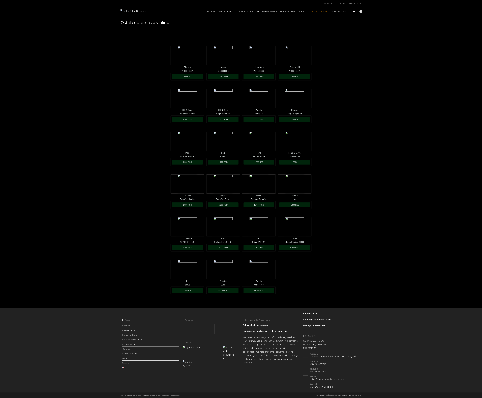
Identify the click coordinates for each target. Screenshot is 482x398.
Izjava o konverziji (355, 395)
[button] (294, 162)
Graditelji (126, 358)
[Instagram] (199, 329)
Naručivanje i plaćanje (324, 395)
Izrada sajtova (175, 395)
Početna (126, 326)
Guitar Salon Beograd (321, 387)
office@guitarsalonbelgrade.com (327, 379)
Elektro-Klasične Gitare (132, 340)
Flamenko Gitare (129, 335)
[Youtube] (210, 329)
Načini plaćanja (326, 3)
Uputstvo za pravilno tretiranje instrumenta (265, 331)
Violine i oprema (129, 354)
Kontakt (125, 363)
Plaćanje (352, 3)
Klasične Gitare (128, 330)
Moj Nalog (343, 3)
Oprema (126, 349)
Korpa (359, 3)
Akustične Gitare (129, 344)
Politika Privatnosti (340, 395)
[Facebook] (188, 329)
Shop (336, 3)
